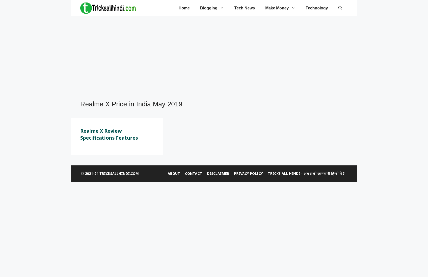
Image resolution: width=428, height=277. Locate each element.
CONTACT (193, 173)
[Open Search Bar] (340, 8)
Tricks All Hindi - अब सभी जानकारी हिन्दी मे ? (306, 173)
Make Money (277, 8)
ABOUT (174, 173)
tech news (244, 8)
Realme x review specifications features (109, 134)
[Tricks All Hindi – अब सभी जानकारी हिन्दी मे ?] (108, 8)
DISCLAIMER (218, 173)
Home (184, 8)
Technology (317, 8)
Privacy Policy (248, 173)
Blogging (208, 8)
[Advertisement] (211, 58)
